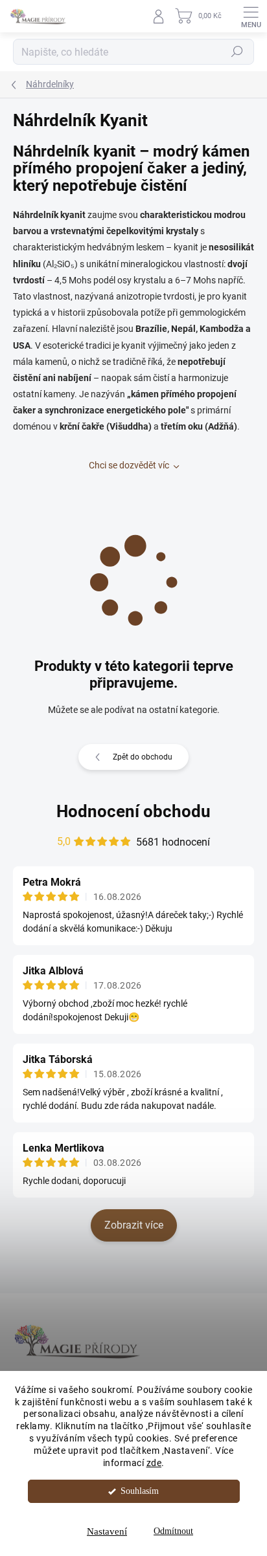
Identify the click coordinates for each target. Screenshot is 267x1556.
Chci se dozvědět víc (129, 465)
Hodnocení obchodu (133, 811)
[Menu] (251, 16)
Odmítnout (173, 1531)
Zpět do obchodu (142, 757)
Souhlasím (140, 1491)
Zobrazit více (133, 1225)
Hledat (237, 51)
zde (154, 1463)
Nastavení (107, 1531)
